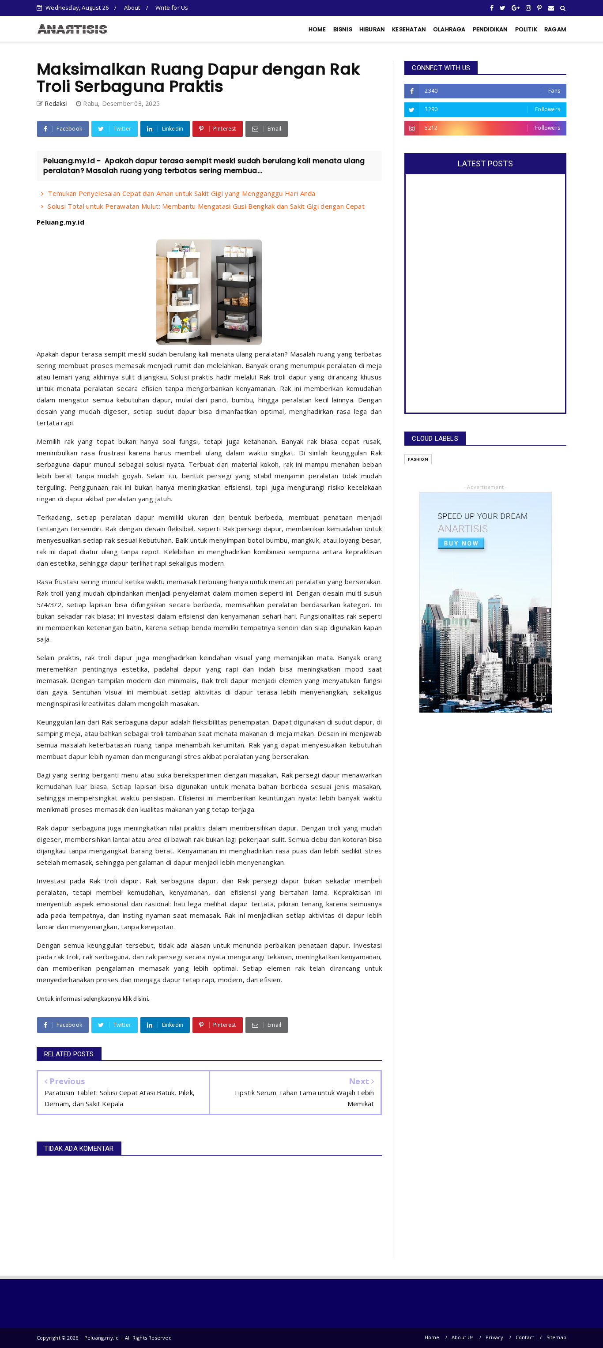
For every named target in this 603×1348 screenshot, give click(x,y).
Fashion (418, 459)
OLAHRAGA (449, 29)
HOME (317, 29)
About (132, 7)
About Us (463, 1337)
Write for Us (171, 7)
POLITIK (526, 29)
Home (432, 1337)
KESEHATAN (409, 29)
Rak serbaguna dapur (135, 721)
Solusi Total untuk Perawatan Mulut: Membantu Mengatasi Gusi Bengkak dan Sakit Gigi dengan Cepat (206, 206)
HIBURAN (372, 29)
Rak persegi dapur (252, 528)
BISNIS (342, 29)
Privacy (494, 1337)
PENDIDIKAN (490, 29)
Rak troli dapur (283, 376)
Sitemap (556, 1337)
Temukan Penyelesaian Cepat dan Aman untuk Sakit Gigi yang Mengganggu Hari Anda (181, 193)
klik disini (135, 999)
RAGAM (555, 29)
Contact (525, 1337)
